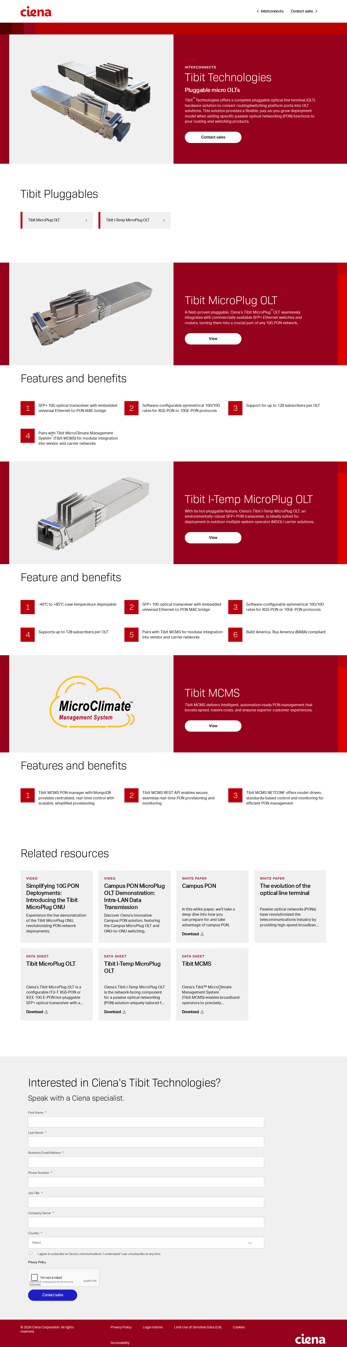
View (213, 338)
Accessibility (120, 1343)
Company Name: (41, 1213)
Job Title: (35, 1193)
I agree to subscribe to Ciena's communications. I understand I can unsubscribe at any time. (99, 1254)
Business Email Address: (45, 1152)
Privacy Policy (37, 1262)
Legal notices (153, 1327)
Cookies (239, 1327)
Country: (35, 1233)
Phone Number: (40, 1173)
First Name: (37, 1112)
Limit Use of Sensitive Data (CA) (197, 1327)
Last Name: (37, 1132)
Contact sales (213, 137)
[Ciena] (36, 9)
